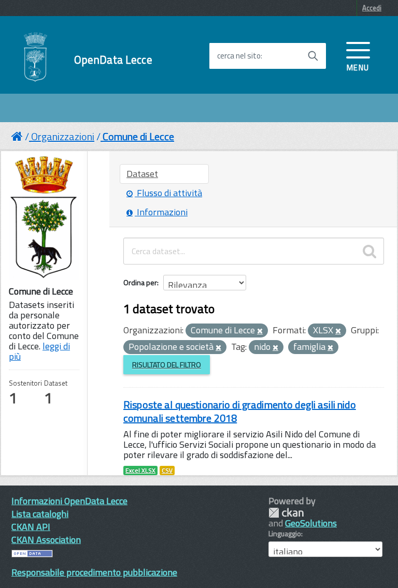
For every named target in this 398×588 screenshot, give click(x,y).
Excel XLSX (140, 470)
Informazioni (161, 212)
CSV (167, 470)
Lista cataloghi (39, 514)
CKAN (286, 512)
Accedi (371, 8)
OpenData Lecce (113, 59)
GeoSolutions (311, 523)
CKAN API (30, 527)
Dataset (142, 174)
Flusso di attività (168, 193)
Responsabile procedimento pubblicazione (94, 572)
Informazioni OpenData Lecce (69, 501)
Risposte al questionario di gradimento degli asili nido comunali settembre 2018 (239, 411)
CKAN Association (46, 540)
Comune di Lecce (138, 136)
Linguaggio (284, 533)
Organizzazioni (62, 136)
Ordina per (140, 282)
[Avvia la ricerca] (313, 56)
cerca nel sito (239, 56)
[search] (369, 251)
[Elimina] (260, 331)
